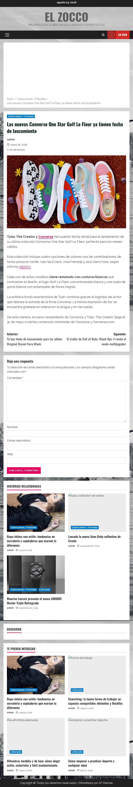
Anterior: (34, 339)
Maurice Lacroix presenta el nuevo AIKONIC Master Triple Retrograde (34, 600)
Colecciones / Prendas (21, 116)
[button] (7, 35)
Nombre (12, 427)
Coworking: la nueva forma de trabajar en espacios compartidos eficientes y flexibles (95, 701)
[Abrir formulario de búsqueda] (103, 34)
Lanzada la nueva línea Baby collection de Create (94, 538)
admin (11, 139)
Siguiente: (96, 339)
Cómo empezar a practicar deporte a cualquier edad (91, 763)
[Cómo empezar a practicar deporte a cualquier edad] (97, 737)
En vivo (122, 35)
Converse (45, 236)
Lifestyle (44, 589)
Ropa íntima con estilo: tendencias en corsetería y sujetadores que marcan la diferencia (31, 540)
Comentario (15, 378)
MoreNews (86, 783)
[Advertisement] (66, 71)
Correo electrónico (19, 440)
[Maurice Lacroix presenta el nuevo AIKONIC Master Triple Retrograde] (36, 574)
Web (10, 454)
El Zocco (66, 16)
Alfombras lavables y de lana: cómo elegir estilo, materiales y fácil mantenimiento (33, 763)
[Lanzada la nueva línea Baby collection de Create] (97, 512)
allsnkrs (25, 266)
